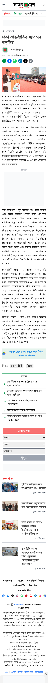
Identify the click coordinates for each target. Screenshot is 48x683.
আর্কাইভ (39, 672)
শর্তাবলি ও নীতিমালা (35, 580)
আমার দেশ (7, 580)
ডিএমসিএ (33, 585)
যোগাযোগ (19, 580)
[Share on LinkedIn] (20, 61)
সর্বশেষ (24, 376)
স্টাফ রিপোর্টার (16, 49)
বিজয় (29, 365)
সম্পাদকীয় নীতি (24, 590)
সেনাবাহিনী (16, 365)
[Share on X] (25, 61)
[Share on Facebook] (9, 61)
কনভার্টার (29, 672)
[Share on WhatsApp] (15, 61)
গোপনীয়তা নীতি (18, 585)
